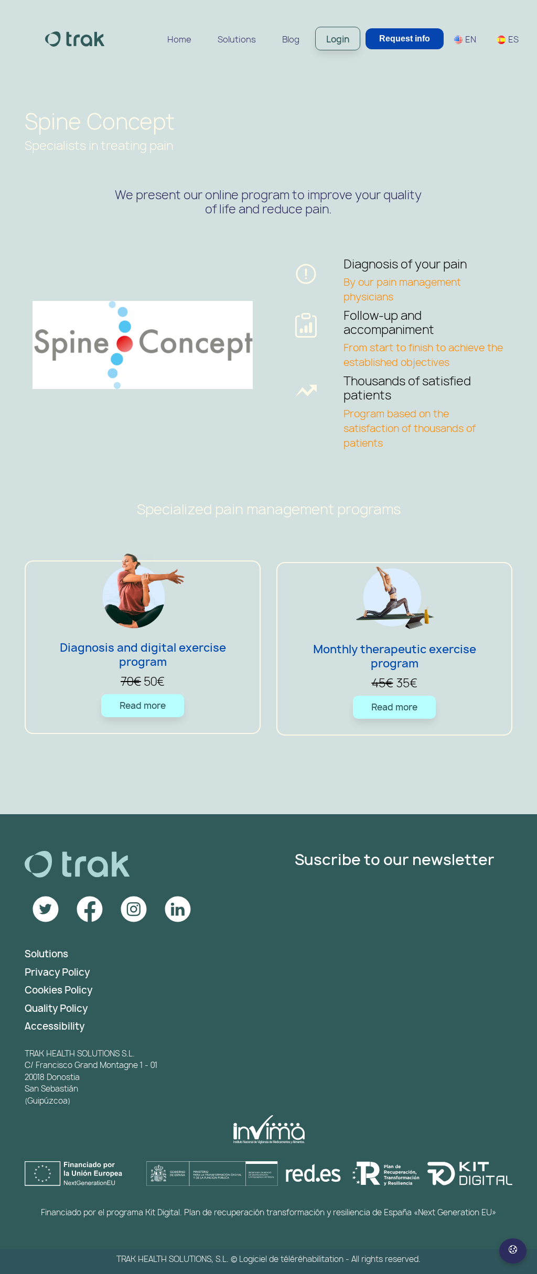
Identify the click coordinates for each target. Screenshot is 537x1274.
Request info (404, 38)
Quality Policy (56, 1008)
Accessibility (54, 1026)
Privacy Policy (57, 972)
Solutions (46, 953)
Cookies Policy (58, 990)
